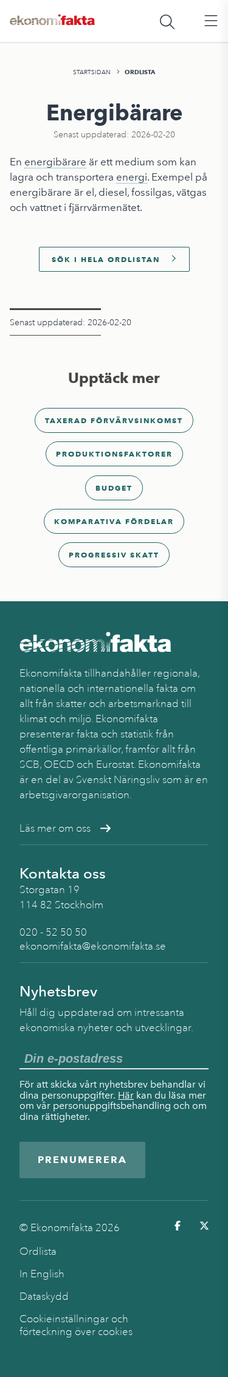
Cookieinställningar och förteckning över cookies (76, 1325)
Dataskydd (44, 1296)
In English (41, 1274)
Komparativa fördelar (114, 521)
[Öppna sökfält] (167, 21)
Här (126, 1095)
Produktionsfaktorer (114, 453)
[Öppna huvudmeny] (211, 21)
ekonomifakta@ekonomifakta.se (92, 946)
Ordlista (140, 72)
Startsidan (92, 72)
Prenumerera (82, 1159)
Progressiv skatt (114, 554)
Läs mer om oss (55, 828)
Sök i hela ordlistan (106, 259)
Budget (114, 487)
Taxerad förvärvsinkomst (114, 420)
